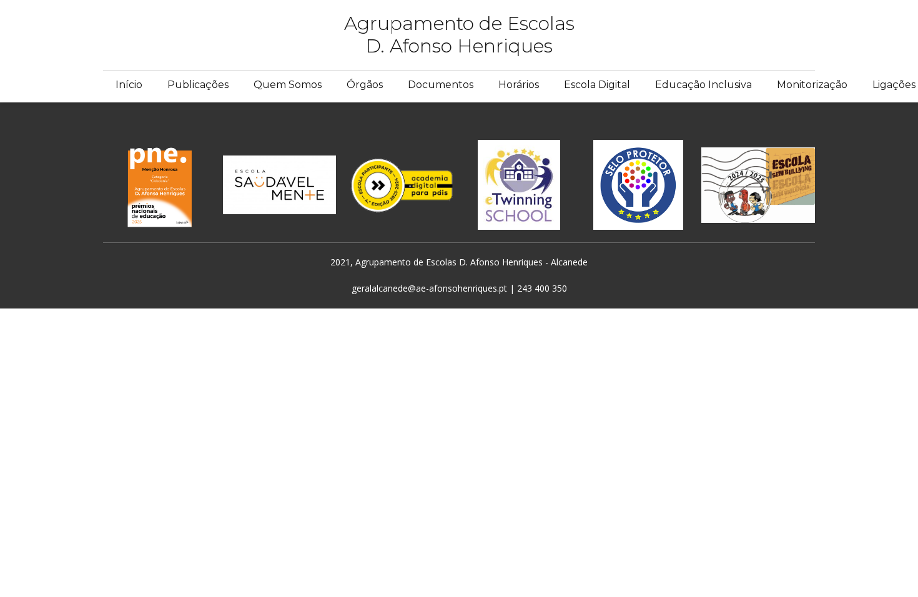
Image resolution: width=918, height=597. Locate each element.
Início (129, 85)
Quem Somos (288, 85)
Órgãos (365, 85)
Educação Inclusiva (703, 85)
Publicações (198, 85)
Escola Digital (597, 85)
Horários (518, 85)
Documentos (440, 85)
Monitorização (812, 85)
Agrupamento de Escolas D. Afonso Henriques (459, 34)
